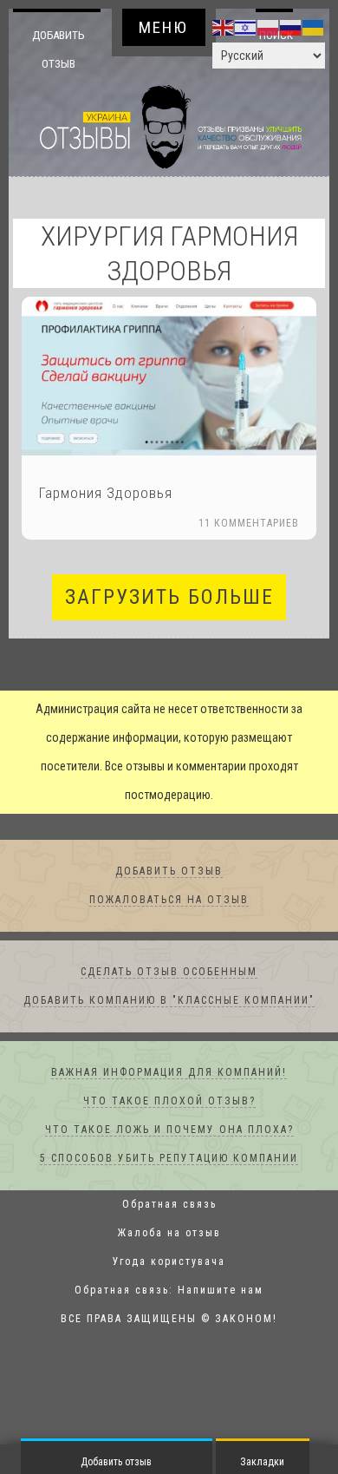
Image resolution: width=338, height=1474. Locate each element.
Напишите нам (220, 1291)
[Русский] (291, 27)
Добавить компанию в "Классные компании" (169, 1001)
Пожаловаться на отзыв (169, 900)
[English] (223, 27)
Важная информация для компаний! (169, 1073)
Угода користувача (169, 1262)
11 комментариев (248, 524)
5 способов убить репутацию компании (169, 1159)
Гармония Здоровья (105, 493)
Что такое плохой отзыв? (169, 1102)
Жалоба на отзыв (169, 1234)
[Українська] (313, 27)
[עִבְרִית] (246, 27)
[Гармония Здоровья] (169, 377)
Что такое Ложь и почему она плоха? (169, 1130)
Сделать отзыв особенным (169, 972)
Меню (163, 27)
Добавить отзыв (58, 49)
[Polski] (268, 27)
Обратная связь (169, 1205)
